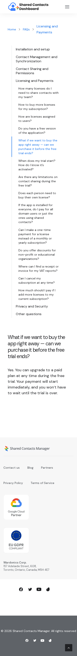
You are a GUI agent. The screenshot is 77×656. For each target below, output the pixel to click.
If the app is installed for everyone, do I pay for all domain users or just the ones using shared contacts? (35, 213)
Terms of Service (42, 483)
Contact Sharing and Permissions (32, 71)
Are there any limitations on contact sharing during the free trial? (38, 181)
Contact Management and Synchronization (36, 59)
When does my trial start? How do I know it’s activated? (36, 165)
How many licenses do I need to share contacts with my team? (38, 93)
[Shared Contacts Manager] (28, 6)
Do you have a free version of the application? (37, 131)
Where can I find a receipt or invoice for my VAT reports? (38, 269)
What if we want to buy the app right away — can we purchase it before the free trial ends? (37, 146)
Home (12, 29)
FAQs (26, 29)
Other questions (28, 314)
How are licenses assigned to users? (36, 119)
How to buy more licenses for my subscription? (36, 107)
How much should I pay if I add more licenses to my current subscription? (36, 294)
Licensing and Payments (34, 80)
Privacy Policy (13, 483)
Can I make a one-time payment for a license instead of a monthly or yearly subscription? (35, 236)
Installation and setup (33, 49)
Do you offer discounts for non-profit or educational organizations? (37, 254)
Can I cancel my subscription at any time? (36, 280)
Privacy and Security (32, 306)
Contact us (11, 468)
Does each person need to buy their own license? (37, 195)
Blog (30, 468)
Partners (47, 468)
